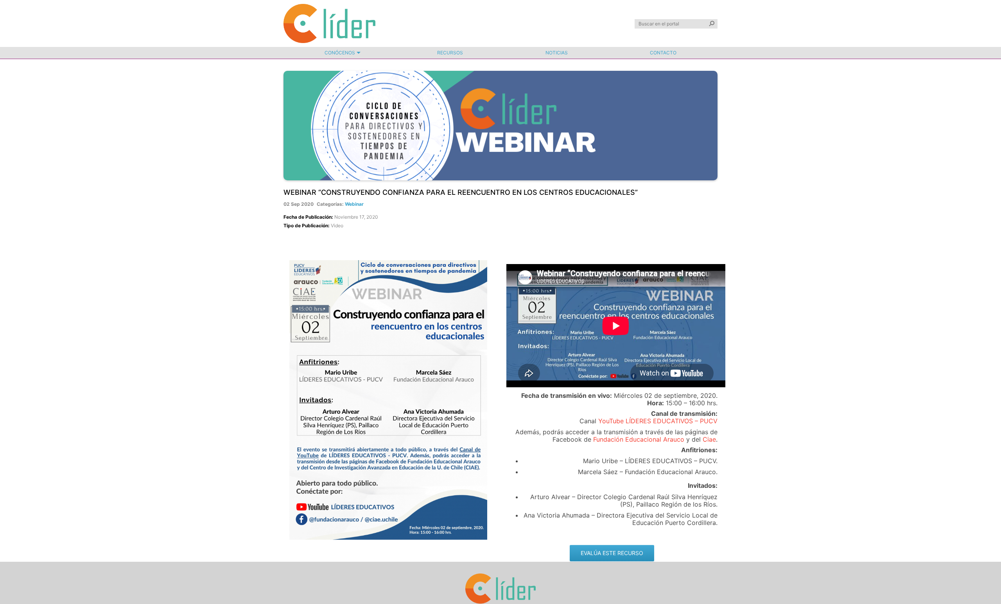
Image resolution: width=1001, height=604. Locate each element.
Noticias (556, 53)
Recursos (450, 53)
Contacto (663, 53)
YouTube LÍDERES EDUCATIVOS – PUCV (658, 421)
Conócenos (340, 53)
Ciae (709, 439)
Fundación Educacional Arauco (638, 439)
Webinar (354, 204)
